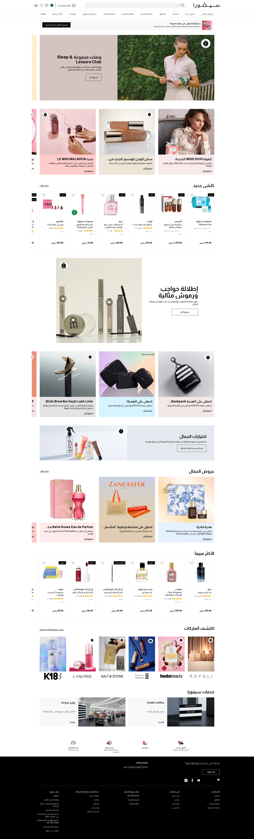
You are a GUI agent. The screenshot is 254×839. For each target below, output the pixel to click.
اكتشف (161, 722)
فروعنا (72, 722)
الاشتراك (211, 772)
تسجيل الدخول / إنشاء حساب (56, 25)
